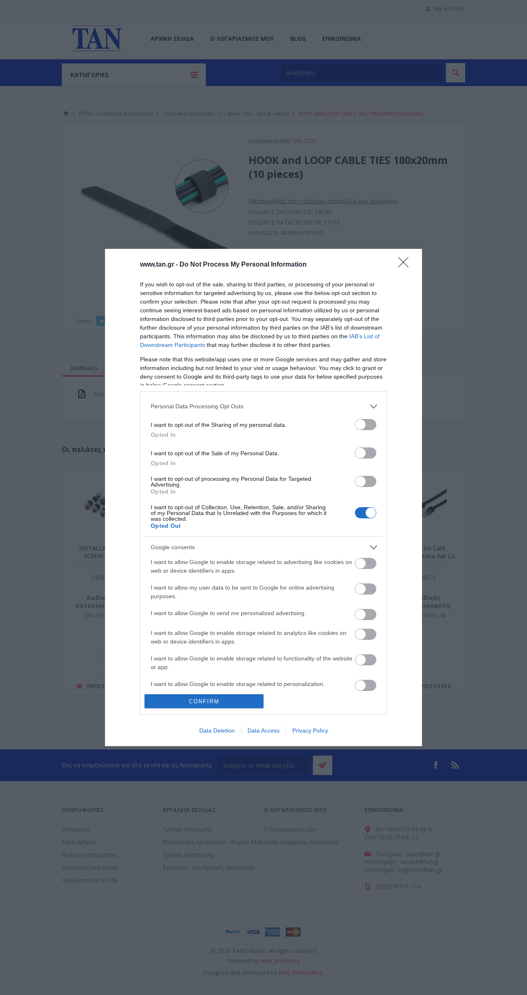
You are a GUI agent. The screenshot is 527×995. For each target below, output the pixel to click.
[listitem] (263, 406)
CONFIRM (204, 701)
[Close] (406, 265)
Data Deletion (217, 730)
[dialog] (263, 498)
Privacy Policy (310, 730)
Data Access (263, 730)
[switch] (365, 424)
